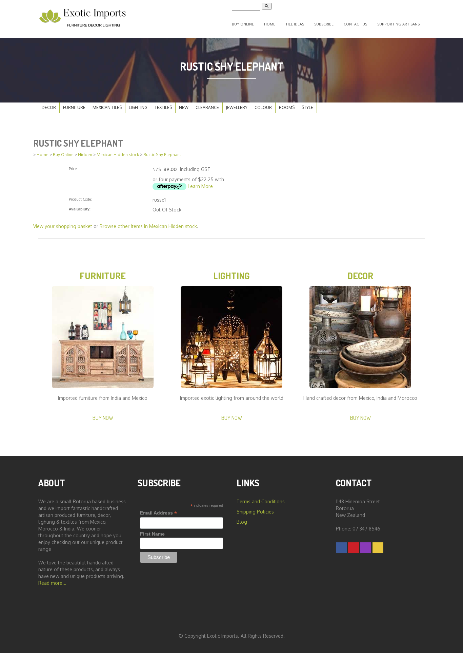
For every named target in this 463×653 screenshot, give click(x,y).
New (183, 107)
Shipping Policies (255, 512)
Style (307, 107)
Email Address (158, 513)
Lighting (138, 107)
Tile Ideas (294, 23)
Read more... (52, 583)
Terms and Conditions (261, 501)
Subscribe (324, 23)
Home (269, 23)
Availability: (79, 208)
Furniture (74, 107)
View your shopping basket (62, 226)
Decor (49, 107)
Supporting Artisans (398, 23)
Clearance (207, 107)
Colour (263, 107)
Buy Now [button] (103, 417)
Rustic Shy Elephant (162, 154)
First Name (152, 534)
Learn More (200, 186)
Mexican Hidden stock (118, 154)
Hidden (85, 154)
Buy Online (243, 23)
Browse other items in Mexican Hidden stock (148, 226)
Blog (242, 522)
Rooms (287, 107)
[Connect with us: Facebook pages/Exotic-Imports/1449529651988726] (341, 548)
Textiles (163, 107)
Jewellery (236, 107)
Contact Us (355, 23)
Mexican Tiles (107, 107)
